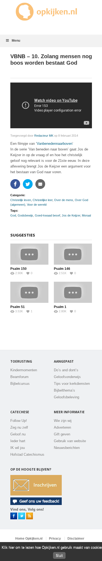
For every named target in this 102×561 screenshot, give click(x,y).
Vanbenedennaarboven (54, 144)
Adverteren (62, 427)
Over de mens (63, 200)
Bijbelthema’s (64, 390)
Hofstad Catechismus (27, 454)
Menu (16, 40)
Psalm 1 (60, 307)
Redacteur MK (43, 135)
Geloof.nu (18, 434)
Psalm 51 (17, 307)
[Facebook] (15, 184)
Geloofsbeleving (66, 397)
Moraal (86, 215)
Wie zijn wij (63, 421)
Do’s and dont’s (66, 370)
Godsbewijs (25, 215)
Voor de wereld (37, 204)
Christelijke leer (42, 200)
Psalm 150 (18, 269)
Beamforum (19, 377)
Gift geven (62, 434)
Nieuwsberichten (67, 448)
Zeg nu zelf (19, 427)
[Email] (41, 184)
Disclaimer (75, 538)
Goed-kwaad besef (47, 215)
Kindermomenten (23, 370)
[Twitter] (28, 184)
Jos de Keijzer (71, 215)
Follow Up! (18, 421)
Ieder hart (17, 441)
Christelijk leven (20, 200)
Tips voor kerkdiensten (72, 384)
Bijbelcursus (20, 384)
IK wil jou (17, 448)
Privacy (55, 538)
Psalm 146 (62, 269)
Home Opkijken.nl (28, 538)
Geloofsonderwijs (67, 377)
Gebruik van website (70, 441)
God (13, 215)
